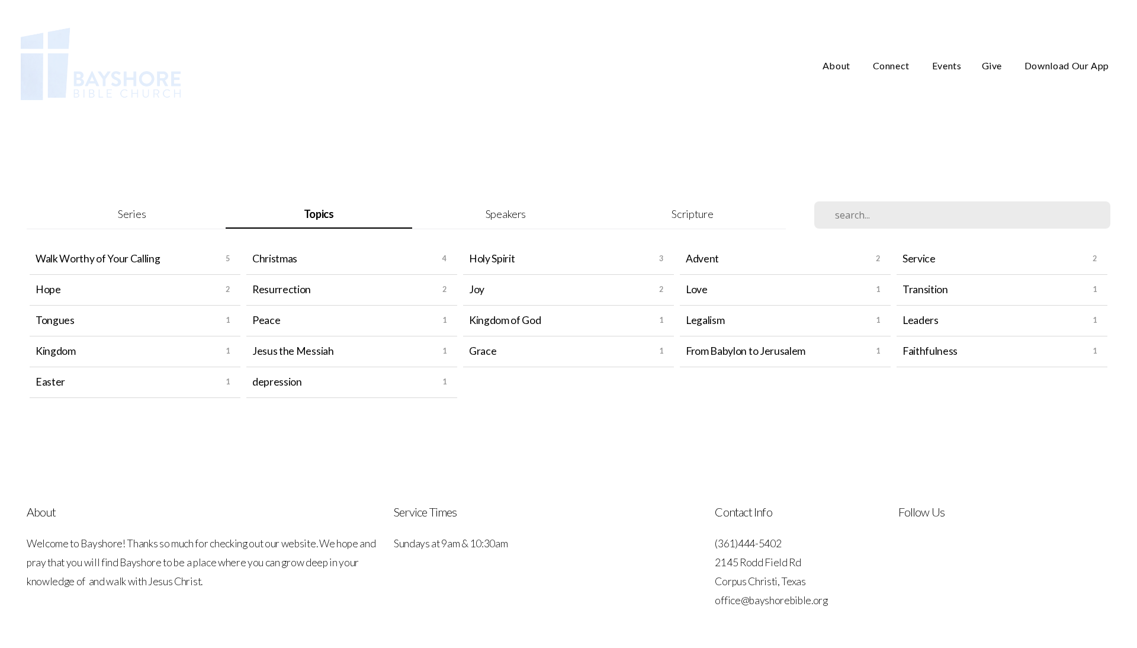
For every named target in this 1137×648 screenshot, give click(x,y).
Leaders (920, 320)
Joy (476, 289)
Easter (50, 382)
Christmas (274, 258)
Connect (892, 65)
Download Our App (1066, 65)
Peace (266, 320)
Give (993, 65)
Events (947, 65)
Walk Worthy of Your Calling (98, 258)
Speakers (506, 213)
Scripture (692, 213)
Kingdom (56, 351)
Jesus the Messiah (293, 351)
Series (132, 213)
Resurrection (281, 289)
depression (277, 382)
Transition (925, 289)
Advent (702, 258)
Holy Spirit (492, 258)
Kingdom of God (505, 320)
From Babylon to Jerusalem (745, 351)
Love (697, 289)
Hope (48, 289)
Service (919, 258)
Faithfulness (930, 351)
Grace (482, 351)
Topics (319, 213)
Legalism (705, 320)
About (838, 65)
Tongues (55, 320)
